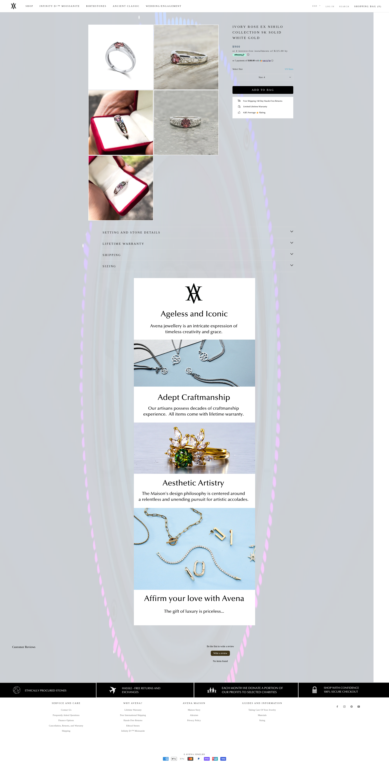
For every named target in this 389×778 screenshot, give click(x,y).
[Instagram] (344, 706)
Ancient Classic (126, 6)
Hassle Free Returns (133, 720)
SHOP (29, 6)
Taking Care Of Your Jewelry (262, 710)
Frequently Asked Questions (66, 715)
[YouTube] (359, 706)
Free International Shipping (133, 715)
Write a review (220, 653)
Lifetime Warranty (123, 243)
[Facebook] (337, 706)
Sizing (262, 720)
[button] (262, 60)
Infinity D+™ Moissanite (60, 6)
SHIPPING (112, 255)
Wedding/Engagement (163, 6)
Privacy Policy (194, 720)
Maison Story (194, 710)
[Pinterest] (351, 706)
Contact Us (66, 710)
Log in (330, 6)
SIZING (109, 266)
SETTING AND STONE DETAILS (131, 232)
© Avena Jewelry (194, 754)
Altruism (194, 715)
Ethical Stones (133, 725)
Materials (262, 715)
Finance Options (66, 720)
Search (344, 6)
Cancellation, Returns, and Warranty (66, 725)
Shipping (66, 731)
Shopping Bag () (367, 6)
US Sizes (289, 69)
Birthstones (96, 6)
